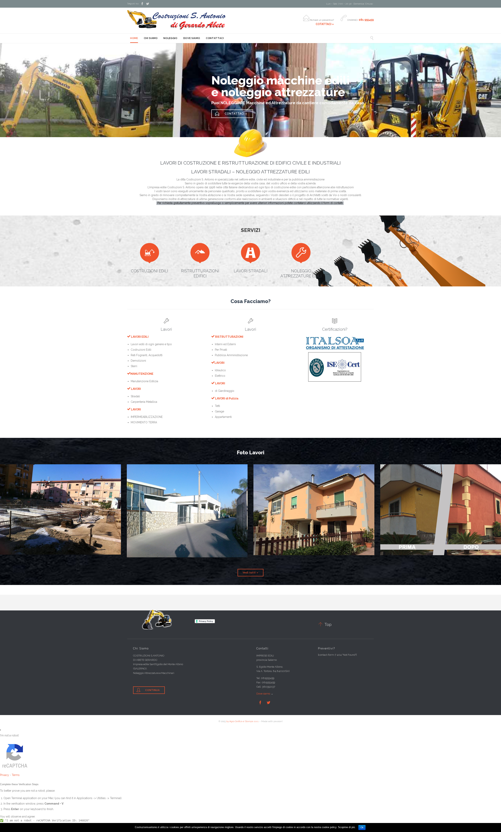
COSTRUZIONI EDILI (149, 271)
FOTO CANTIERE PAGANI (314, 492)
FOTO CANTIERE (187, 492)
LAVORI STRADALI (251, 271)
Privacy (4, 775)
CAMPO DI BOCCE (60, 492)
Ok (361, 827)
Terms (16, 775)
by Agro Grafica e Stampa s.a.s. (242, 721)
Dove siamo (263, 693)
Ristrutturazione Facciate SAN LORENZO (440, 492)
